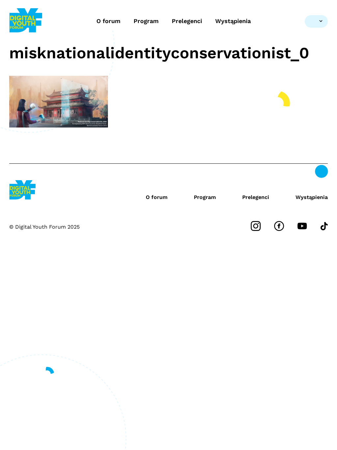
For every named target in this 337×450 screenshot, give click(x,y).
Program (146, 20)
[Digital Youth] (25, 21)
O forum (108, 20)
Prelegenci (187, 20)
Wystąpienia (233, 20)
